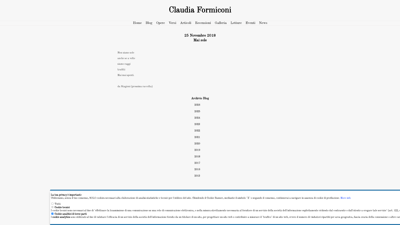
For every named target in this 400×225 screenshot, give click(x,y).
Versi (172, 23)
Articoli (185, 23)
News (263, 23)
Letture (236, 23)
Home (137, 23)
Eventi (250, 23)
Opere (160, 23)
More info (345, 198)
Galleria (221, 23)
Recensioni (203, 23)
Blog (148, 23)
